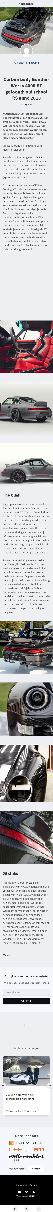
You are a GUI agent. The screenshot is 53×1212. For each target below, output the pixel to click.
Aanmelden (21, 1184)
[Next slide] (50, 1086)
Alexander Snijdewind (26, 62)
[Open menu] (3, 3)
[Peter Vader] (8, 1061)
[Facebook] (14, 1208)
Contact (36, 1168)
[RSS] (33, 1192)
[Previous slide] (3, 1086)
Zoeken (33, 1184)
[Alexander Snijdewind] (26, 50)
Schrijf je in (26, 1001)
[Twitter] (26, 1208)
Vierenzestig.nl (26, 3)
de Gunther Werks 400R (22, 122)
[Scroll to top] (38, 1208)
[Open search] (49, 3)
